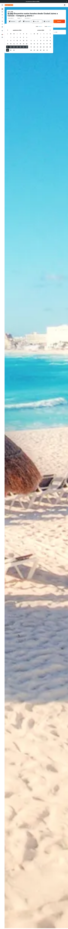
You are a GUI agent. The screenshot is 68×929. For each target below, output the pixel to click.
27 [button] (26, 47)
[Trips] (2, 30)
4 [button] (20, 37)
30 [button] (14, 50)
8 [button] (10, 40)
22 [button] (10, 47)
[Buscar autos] (2, 14)
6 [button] (26, 37)
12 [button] (23, 40)
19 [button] (23, 43)
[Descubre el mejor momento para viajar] (2, 27)
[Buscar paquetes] (2, 17)
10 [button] (17, 40)
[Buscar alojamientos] (2, 12)
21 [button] (7, 47)
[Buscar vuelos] (2, 9)
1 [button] (40, 37)
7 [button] (7, 40)
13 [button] (26, 40)
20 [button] (26, 43)
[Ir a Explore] (2, 21)
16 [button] (13, 43)
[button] (66, 1)
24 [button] (17, 47)
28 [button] (7, 50)
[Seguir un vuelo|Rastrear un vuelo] (2, 24)
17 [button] (17, 43)
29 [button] (10, 50)
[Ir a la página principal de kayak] (9, 5)
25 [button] (20, 47)
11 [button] (20, 40)
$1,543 (10, 13)
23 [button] (14, 47)
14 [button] (7, 43)
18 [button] (20, 43)
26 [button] (23, 47)
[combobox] (27, 18)
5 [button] (23, 37)
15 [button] (10, 43)
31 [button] (47, 50)
